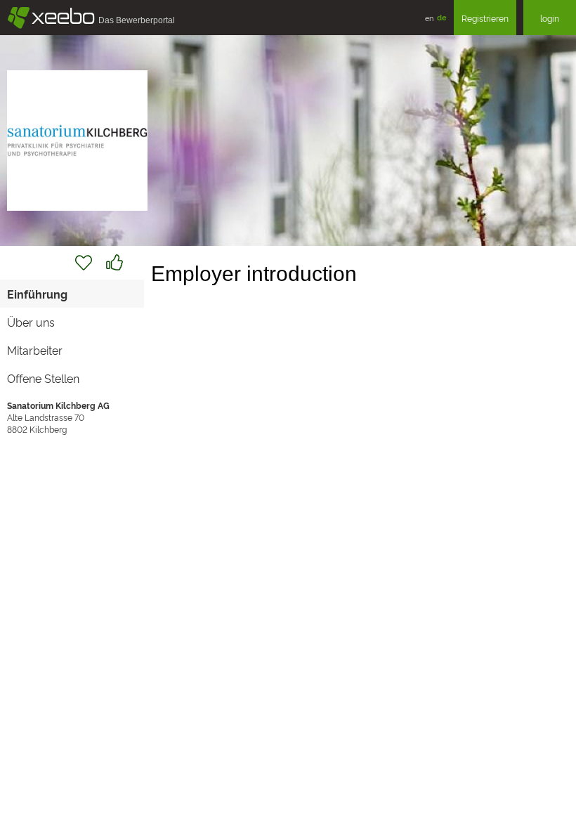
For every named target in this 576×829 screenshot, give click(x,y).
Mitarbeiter (35, 350)
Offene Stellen (43, 378)
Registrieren (485, 18)
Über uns (31, 321)
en (429, 17)
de (442, 17)
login (549, 18)
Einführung (37, 293)
